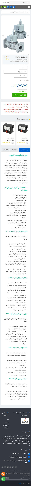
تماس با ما (6, 428)
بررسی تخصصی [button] (24, 150)
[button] (13, 7)
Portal (19, 483)
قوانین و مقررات (5, 425)
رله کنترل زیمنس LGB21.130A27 (8, 139)
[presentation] (28, 36)
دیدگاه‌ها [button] (6, 150)
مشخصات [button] (14, 150)
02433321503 (6, 3)
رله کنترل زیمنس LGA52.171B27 (22, 139)
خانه (8, 419)
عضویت (5, 478)
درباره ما (7, 422)
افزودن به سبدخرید (19, 95)
